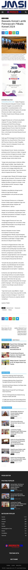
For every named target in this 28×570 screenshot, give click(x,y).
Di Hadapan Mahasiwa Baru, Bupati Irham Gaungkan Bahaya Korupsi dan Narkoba (12, 381)
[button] (26, 12)
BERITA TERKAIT (6, 340)
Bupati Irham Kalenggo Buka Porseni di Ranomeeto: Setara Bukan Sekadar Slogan (18, 459)
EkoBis (12, 426)
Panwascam (17, 308)
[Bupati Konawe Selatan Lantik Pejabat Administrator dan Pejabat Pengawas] (5, 451)
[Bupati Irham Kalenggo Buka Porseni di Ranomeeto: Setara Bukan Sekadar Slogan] (5, 459)
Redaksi (8, 565)
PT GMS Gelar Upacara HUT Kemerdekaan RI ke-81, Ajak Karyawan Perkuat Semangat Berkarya (14, 400)
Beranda (3, 16)
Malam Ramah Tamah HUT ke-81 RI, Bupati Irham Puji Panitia (18, 362)
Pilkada (10, 309)
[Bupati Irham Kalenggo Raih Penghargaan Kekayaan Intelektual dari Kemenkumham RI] (5, 346)
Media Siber (18, 565)
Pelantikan (4, 309)
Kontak (13, 565)
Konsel (8, 16)
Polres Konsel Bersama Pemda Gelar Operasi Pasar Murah (18, 423)
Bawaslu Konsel (9, 308)
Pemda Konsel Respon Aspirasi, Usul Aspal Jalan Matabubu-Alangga (17, 354)
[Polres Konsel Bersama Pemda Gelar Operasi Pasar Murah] (5, 423)
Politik (7, 18)
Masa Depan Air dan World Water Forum (7, 328)
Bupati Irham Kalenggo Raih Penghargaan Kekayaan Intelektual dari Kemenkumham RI (13, 376)
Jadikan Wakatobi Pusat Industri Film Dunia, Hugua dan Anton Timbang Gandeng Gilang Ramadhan (20, 331)
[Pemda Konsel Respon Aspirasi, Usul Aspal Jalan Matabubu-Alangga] (5, 355)
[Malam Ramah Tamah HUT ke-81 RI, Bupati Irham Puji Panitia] (5, 362)
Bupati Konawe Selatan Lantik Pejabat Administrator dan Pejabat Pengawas (18, 451)
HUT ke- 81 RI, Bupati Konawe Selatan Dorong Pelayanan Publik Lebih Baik (13, 395)
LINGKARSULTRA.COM (8, 102)
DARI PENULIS (16, 340)
